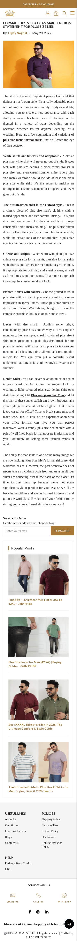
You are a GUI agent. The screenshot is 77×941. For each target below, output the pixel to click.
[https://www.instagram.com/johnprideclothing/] (37, 911)
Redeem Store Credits (18, 863)
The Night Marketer (39, 937)
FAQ (7, 869)
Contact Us (11, 843)
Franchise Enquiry (15, 831)
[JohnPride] (9, 13)
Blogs (8, 837)
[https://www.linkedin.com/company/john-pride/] (47, 911)
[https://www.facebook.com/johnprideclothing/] (29, 911)
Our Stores (11, 825)
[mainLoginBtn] (47, 13)
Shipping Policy (51, 819)
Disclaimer (48, 837)
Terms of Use (50, 825)
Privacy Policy (50, 831)
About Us (10, 819)
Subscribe (62, 531)
